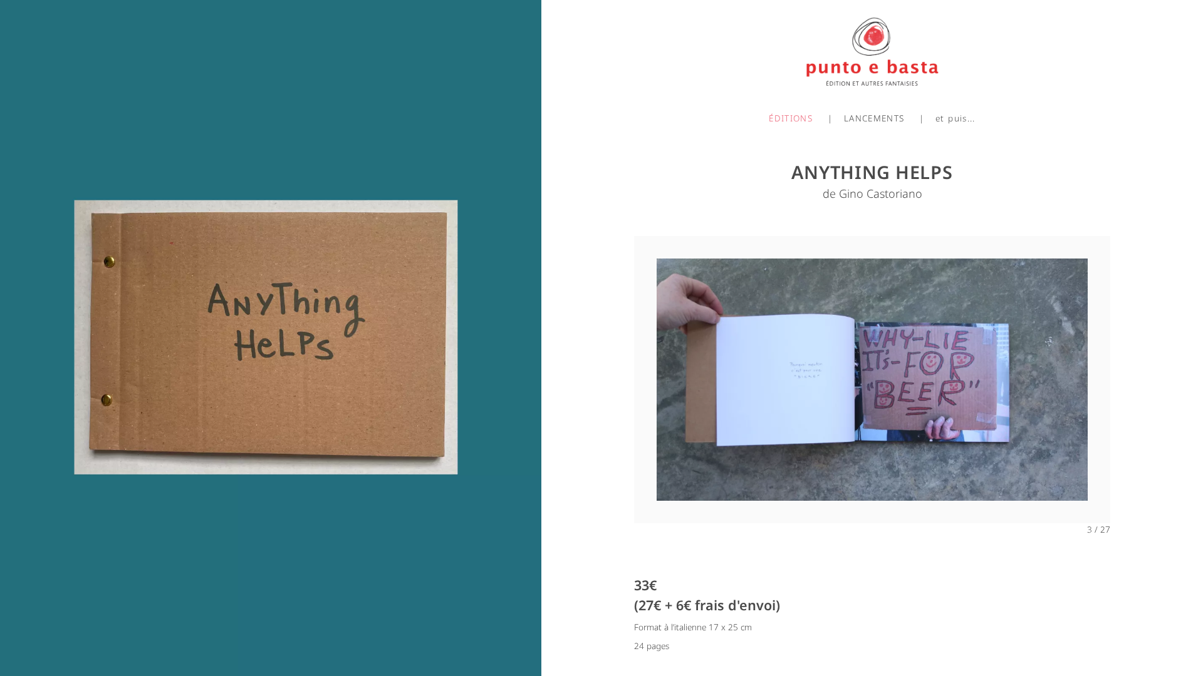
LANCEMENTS (874, 118)
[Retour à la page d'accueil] (872, 48)
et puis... (955, 118)
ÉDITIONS (791, 118)
